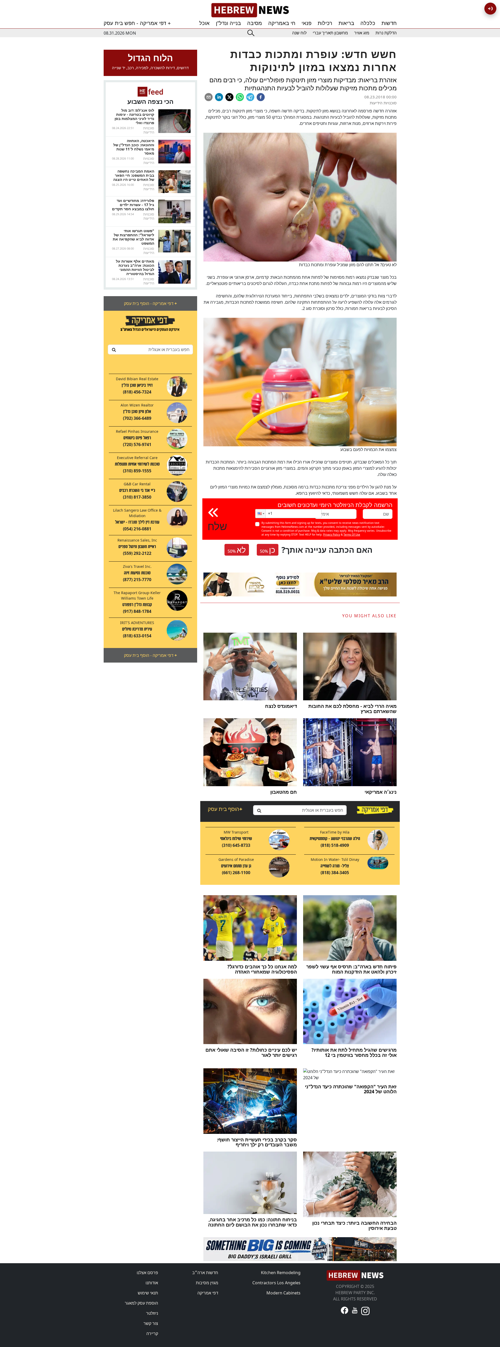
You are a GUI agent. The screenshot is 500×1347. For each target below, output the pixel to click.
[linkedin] (219, 97)
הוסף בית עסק (225, 808)
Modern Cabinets (283, 1293)
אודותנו (152, 1283)
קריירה (152, 1333)
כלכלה (367, 23)
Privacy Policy (331, 534)
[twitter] (229, 97)
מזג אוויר (361, 33)
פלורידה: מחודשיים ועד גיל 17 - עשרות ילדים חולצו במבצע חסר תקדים (133, 204)
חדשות (389, 23)
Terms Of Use (351, 534)
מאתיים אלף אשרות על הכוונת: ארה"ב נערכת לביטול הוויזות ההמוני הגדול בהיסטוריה (135, 267)
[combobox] (150, 349)
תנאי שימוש (148, 1293)
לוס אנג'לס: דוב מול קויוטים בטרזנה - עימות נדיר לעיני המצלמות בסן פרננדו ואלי (134, 116)
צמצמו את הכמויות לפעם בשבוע (368, 449)
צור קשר (150, 1323)
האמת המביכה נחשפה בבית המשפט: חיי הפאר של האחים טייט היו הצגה (133, 175)
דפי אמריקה (207, 1293)
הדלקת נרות (386, 33)
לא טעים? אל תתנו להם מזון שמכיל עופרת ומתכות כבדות (348, 265)
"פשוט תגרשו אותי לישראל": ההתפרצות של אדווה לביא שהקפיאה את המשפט (133, 237)
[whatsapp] (240, 97)
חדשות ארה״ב (205, 1272)
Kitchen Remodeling (281, 1272)
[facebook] (261, 97)
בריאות (346, 23)
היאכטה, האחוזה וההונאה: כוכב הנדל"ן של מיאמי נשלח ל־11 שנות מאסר (133, 147)
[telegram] (250, 97)
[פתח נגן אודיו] (490, 9)
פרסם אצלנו (147, 1272)
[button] (260, 513)
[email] (208, 97)
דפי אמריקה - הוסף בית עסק (150, 303)
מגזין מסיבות (207, 1283)
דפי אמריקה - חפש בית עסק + (137, 23)
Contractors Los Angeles (276, 1283)
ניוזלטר (152, 1313)
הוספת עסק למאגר (141, 1303)
